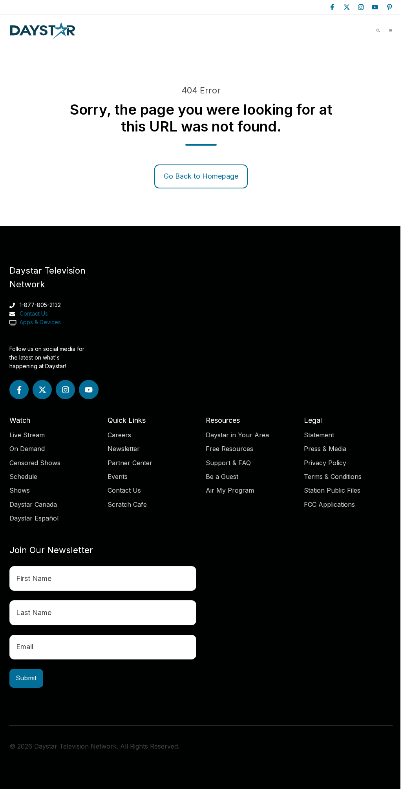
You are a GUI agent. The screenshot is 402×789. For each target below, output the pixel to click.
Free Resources (229, 449)
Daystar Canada (33, 504)
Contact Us (34, 313)
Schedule (23, 476)
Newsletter (124, 449)
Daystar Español (33, 518)
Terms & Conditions (333, 476)
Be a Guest (222, 476)
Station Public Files (332, 490)
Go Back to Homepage (201, 176)
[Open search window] (378, 30)
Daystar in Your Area (237, 435)
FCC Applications (329, 504)
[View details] (332, 7)
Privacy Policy (325, 463)
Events (118, 476)
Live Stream (27, 435)
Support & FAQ (228, 463)
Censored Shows (34, 463)
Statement (319, 435)
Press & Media (325, 449)
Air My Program (230, 490)
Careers (119, 435)
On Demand (27, 449)
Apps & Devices (39, 322)
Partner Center (130, 463)
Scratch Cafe (127, 504)
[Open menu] (391, 30)
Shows (19, 490)
